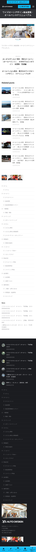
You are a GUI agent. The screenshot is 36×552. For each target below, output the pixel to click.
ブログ (4, 26)
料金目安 (6, 258)
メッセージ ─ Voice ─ (10, 250)
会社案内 (6, 273)
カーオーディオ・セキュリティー (14, 235)
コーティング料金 (10, 269)
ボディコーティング (18, 550)
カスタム (6, 224)
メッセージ (6, 246)
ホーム (5, 186)
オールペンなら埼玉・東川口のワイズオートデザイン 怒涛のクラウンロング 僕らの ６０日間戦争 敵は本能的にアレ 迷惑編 (23, 118)
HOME (3, 550)
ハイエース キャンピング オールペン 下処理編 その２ (17, 311)
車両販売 (6, 239)
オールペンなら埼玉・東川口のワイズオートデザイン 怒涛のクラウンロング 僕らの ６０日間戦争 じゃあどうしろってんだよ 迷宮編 (23, 132)
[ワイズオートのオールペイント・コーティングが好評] (4, 177)
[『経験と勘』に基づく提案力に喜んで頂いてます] (15, 177)
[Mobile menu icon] (33, 7)
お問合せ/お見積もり (32, 550)
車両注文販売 (8, 243)
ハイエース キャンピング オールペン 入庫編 (15, 320)
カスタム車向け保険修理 (11, 231)
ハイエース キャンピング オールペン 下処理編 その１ (17, 315)
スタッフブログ (9, 254)
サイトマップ (8, 296)
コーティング (7, 216)
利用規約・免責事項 (10, 292)
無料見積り (6, 285)
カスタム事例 (8, 227)
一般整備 (6, 208)
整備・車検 (8, 212)
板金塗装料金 (8, 265)
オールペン (6, 193)
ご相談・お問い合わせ (11, 288)
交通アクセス (8, 281)
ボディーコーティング (11, 220)
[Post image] (6, 90)
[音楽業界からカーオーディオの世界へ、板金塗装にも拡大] (20, 177)
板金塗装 (7, 201)
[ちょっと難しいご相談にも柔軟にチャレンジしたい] (10, 177)
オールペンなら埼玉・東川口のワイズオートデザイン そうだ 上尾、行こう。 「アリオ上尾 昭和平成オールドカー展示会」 (23, 91)
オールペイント (9, 197)
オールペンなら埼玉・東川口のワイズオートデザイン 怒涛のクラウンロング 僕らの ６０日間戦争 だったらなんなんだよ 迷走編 (23, 146)
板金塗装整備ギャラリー (11, 205)
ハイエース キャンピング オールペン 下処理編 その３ (17, 306)
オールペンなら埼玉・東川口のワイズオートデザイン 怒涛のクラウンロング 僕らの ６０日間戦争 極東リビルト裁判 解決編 (23, 105)
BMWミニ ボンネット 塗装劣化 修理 (17, 382)
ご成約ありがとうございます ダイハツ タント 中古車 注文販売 (17, 326)
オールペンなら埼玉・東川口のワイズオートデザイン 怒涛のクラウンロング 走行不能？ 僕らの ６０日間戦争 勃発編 (23, 159)
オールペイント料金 (10, 262)
